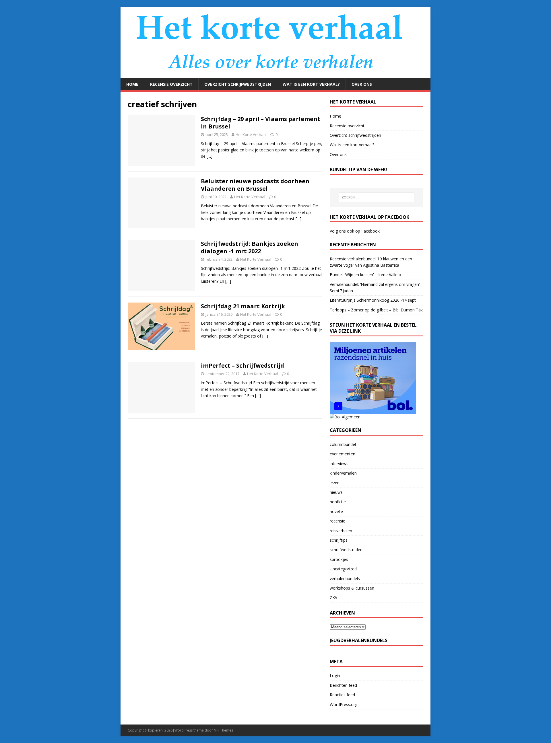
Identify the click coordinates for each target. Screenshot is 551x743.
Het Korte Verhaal (251, 134)
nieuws (336, 492)
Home (132, 84)
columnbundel (343, 444)
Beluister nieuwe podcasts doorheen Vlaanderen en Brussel (255, 184)
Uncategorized (343, 569)
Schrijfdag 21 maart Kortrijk (243, 306)
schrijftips (339, 540)
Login (335, 675)
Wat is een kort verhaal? (311, 84)
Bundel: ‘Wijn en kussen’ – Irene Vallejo (365, 274)
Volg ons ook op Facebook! (355, 231)
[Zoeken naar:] (376, 197)
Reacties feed (342, 694)
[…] (209, 156)
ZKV (333, 597)
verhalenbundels (345, 578)
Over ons (362, 84)
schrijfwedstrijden (346, 549)
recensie (337, 521)
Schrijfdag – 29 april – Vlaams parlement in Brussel (260, 122)
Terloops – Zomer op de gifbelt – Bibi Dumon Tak (376, 310)
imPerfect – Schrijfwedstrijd (242, 365)
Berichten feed (343, 685)
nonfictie (338, 501)
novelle (336, 511)
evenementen (342, 454)
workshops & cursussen (352, 588)
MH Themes (223, 730)
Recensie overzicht (171, 84)
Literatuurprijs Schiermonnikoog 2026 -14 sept (373, 300)
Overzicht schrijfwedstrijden (237, 84)
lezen (334, 482)
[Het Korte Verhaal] (273, 75)
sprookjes (339, 559)
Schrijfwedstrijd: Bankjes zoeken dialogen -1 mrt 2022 (249, 247)
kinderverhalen (343, 473)
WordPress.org (343, 704)
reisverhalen (341, 530)
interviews (339, 463)
